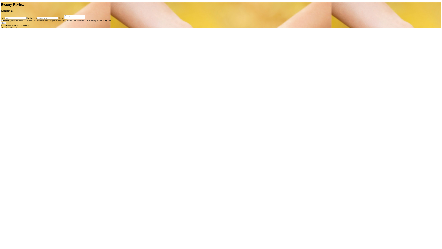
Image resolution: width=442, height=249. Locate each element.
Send (3, 23)
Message (61, 18)
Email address (32, 18)
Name (3, 18)
